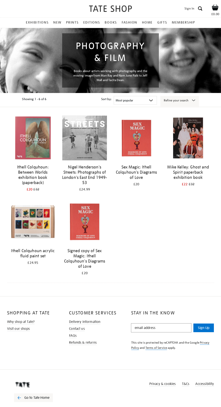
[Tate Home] (36, 385)
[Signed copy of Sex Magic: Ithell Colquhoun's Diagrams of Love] (84, 222)
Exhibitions (37, 22)
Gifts (162, 22)
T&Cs (185, 384)
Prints (72, 22)
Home (147, 22)
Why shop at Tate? (21, 322)
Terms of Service (156, 348)
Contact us (77, 329)
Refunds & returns (83, 342)
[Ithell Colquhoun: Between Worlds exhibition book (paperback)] (33, 138)
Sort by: (106, 99)
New (57, 22)
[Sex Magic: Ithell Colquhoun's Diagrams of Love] (136, 138)
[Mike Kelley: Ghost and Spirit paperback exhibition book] (188, 138)
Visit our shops (18, 329)
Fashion (129, 22)
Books (111, 22)
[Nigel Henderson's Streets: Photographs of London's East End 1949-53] (84, 138)
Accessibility (204, 384)
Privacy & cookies (162, 384)
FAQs (73, 335)
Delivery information (84, 322)
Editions (91, 22)
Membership (183, 22)
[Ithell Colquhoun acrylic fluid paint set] (33, 222)
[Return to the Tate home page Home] (110, 9)
